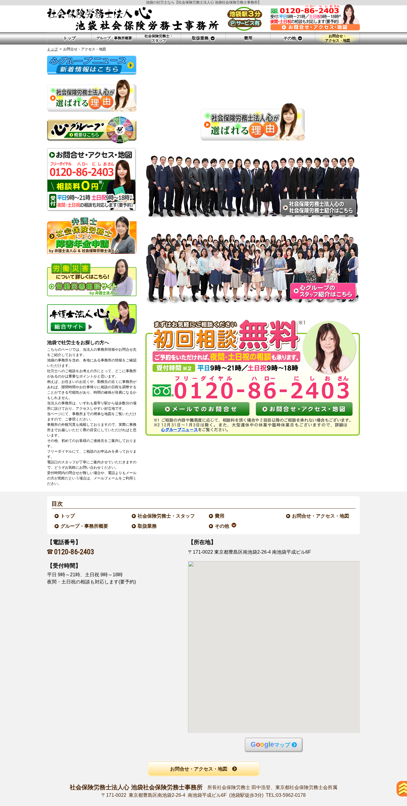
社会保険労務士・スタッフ (166, 515)
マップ (270, 744)
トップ (69, 38)
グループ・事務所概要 (84, 526)
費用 (219, 515)
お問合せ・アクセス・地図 (321, 515)
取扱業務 (147, 526)
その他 (222, 526)
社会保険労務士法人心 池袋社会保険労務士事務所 (203, 790)
